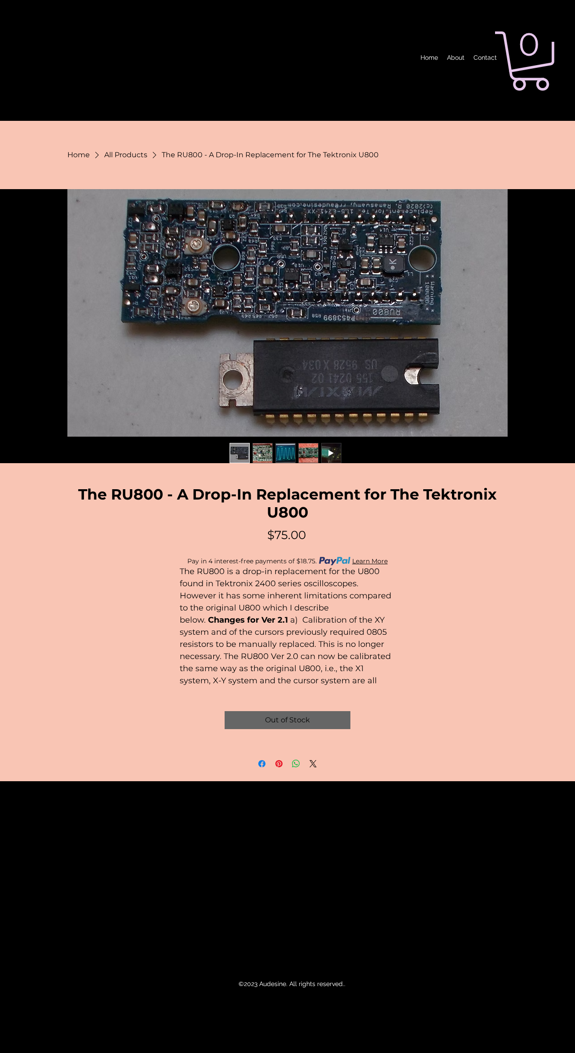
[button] (530, 61)
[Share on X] (313, 763)
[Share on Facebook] (262, 763)
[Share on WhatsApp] (296, 763)
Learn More (370, 561)
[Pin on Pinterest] (279, 763)
